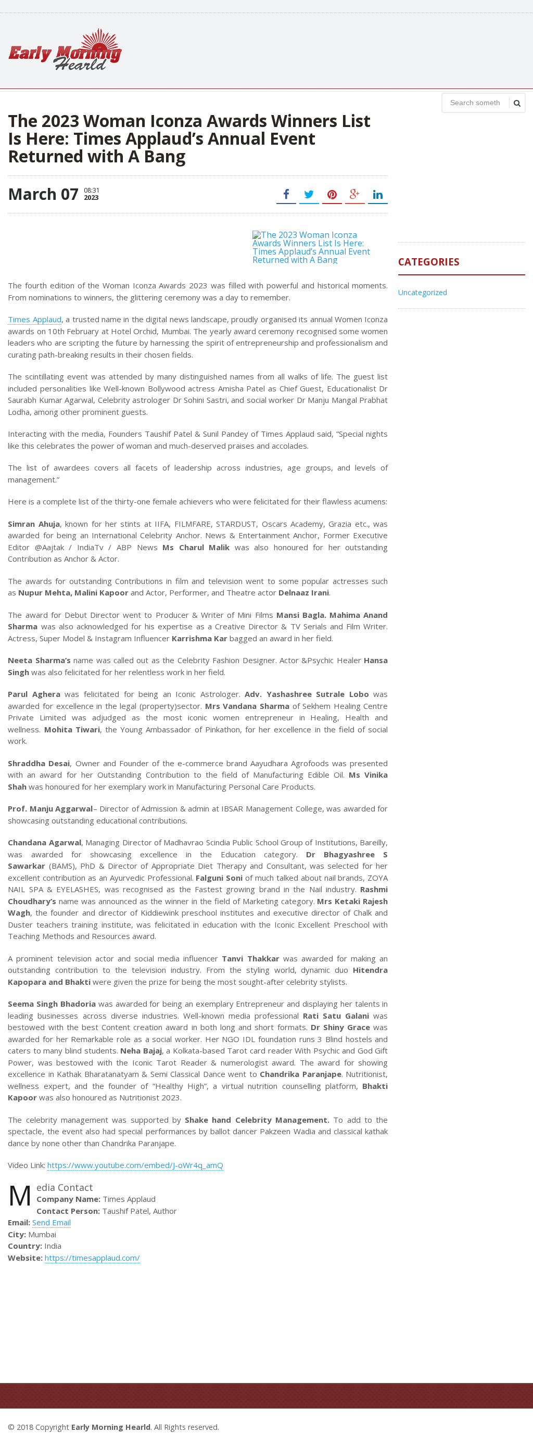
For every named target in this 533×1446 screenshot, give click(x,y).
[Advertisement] (335, 49)
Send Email (51, 1222)
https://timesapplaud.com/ (92, 1257)
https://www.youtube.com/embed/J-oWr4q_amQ (135, 1165)
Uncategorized (422, 292)
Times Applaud (34, 319)
